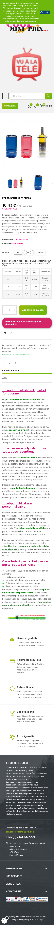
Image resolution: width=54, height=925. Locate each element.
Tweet (10, 363)
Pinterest (17, 363)
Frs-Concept (37, 919)
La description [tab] (10, 371)
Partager (4, 363)
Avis (4, 378)
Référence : (8, 240)
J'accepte (44, 12)
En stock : (7, 244)
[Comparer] (29, 106)
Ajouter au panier (33, 310)
